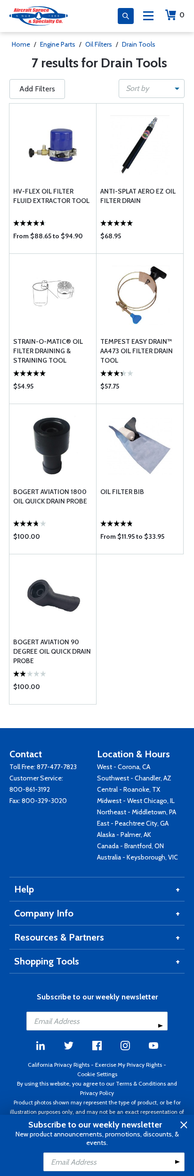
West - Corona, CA (123, 766)
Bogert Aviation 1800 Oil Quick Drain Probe (50, 496)
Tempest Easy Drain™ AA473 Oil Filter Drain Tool (136, 351)
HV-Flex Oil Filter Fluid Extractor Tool (51, 196)
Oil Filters (98, 44)
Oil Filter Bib (122, 491)
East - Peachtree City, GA (133, 823)
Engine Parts (57, 44)
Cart (182, 14)
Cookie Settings (97, 1074)
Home (21, 44)
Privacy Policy (97, 1092)
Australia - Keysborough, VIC (137, 857)
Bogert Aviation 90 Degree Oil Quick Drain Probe (52, 651)
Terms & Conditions (141, 1083)
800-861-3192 (29, 789)
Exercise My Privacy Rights (128, 1064)
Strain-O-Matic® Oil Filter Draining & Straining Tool (48, 351)
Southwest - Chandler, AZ (134, 778)
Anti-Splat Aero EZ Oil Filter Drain (138, 196)
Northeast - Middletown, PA (136, 812)
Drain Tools (138, 44)
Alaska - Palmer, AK (124, 834)
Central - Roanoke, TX (128, 789)
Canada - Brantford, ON (130, 846)
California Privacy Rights (58, 1064)
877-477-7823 (57, 766)
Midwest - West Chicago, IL (136, 800)
